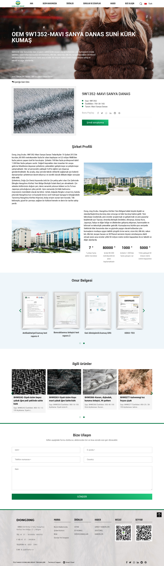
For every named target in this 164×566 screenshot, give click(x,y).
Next (144, 310)
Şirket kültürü (59, 531)
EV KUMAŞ (78, 531)
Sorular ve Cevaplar (92, 3)
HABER (112, 3)
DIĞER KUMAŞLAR (81, 534)
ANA (31, 3)
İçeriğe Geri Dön (21, 82)
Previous (20, 310)
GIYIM (27, 77)
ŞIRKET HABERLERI (102, 527)
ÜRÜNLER (70, 3)
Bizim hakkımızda (50, 3)
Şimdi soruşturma (95, 122)
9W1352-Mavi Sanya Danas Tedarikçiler (44, 155)
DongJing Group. (29, 562)
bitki (55, 534)
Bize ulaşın (129, 3)
